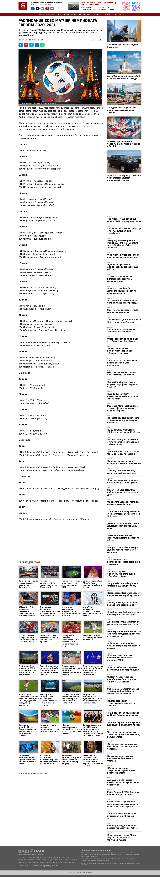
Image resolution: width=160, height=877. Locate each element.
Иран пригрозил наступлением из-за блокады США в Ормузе (122, 481)
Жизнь (107, 15)
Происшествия (63, 15)
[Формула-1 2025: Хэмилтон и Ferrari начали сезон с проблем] (50, 627)
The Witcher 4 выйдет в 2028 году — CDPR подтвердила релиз (124, 220)
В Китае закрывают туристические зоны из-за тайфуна (121, 703)
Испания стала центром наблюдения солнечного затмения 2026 (119, 658)
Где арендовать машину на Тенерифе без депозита (121, 330)
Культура (95, 15)
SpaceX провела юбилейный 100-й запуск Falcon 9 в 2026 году (124, 77)
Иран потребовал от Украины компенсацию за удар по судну (123, 668)
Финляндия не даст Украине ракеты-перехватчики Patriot (122, 826)
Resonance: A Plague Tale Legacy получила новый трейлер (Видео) (124, 594)
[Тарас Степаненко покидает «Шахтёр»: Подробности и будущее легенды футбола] (50, 657)
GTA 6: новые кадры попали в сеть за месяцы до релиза (121, 373)
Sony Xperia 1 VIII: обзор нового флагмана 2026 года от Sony (123, 584)
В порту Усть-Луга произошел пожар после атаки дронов (122, 603)
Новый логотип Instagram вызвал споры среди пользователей (124, 613)
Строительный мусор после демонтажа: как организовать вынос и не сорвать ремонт (122, 804)
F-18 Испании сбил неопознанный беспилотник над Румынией (123, 562)
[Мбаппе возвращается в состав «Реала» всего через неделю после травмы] (71, 716)
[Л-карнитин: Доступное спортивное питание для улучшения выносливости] (50, 598)
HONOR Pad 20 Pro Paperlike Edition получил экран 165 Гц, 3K (123, 431)
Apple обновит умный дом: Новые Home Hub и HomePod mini (124, 321)
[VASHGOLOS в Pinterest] (47, 8)
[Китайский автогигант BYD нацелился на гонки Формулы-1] (50, 572)
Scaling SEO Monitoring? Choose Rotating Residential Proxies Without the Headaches (123, 691)
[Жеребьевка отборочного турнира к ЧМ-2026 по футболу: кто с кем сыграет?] (93, 686)
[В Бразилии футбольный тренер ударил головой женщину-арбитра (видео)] (71, 747)
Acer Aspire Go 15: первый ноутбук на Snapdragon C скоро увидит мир (123, 782)
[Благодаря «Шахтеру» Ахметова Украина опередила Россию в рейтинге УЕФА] (50, 747)
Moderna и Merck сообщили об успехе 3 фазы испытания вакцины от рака (122, 408)
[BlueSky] (21, 45)
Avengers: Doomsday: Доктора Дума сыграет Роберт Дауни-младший (122, 550)
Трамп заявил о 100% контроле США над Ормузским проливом (123, 714)
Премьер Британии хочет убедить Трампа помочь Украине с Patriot (123, 144)
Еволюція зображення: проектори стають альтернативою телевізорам (124, 231)
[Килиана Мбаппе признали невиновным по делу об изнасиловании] (50, 716)
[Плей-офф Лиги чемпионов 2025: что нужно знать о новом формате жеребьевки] (28, 657)
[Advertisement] (61, 540)
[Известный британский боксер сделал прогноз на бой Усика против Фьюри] (28, 747)
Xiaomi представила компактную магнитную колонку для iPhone (124, 623)
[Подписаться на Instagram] (126, 6)
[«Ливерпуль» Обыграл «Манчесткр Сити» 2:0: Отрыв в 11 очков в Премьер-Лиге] (71, 627)
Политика (40, 15)
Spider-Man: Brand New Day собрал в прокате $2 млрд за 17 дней (123, 492)
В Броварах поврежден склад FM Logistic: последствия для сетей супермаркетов (124, 634)
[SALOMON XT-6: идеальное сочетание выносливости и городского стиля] (28, 598)
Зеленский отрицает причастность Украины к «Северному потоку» (119, 351)
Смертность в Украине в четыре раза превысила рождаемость (123, 256)
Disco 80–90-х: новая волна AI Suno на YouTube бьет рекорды (122, 301)
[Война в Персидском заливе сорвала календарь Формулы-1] (28, 572)
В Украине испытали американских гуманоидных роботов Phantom (121, 770)
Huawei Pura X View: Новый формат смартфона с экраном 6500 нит (122, 384)
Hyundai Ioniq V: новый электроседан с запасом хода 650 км (122, 267)
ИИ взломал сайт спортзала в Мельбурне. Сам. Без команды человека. (122, 746)
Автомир (86, 15)
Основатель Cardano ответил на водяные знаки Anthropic (123, 503)
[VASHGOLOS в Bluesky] (52, 8)
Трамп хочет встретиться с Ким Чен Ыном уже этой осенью (123, 452)
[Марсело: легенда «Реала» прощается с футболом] (93, 627)
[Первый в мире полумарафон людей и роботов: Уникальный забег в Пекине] (71, 657)
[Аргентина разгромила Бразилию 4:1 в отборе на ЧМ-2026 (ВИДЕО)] (71, 598)
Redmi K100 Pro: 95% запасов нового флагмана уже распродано (122, 363)
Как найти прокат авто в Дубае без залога (122, 46)
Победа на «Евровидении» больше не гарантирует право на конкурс (123, 646)
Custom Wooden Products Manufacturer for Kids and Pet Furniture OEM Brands (122, 679)
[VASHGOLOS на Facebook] (33, 8)
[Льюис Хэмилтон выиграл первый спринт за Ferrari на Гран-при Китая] (28, 627)
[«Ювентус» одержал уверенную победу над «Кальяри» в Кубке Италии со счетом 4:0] (71, 686)
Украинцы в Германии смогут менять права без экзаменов (121, 472)
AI (101, 15)
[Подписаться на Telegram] (136, 6)
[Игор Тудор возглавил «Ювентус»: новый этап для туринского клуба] (93, 598)
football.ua (80, 117)
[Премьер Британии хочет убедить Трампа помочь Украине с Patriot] (124, 128)
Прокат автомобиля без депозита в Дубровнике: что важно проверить (121, 291)
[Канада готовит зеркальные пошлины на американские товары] (124, 94)
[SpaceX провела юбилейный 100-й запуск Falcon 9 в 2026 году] (124, 63)
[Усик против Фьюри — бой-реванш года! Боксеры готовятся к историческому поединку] (50, 686)
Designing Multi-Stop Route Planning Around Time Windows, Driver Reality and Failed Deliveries (123, 244)
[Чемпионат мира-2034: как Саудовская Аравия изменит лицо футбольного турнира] (28, 716)
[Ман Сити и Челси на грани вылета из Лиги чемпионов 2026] (71, 572)
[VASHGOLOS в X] (38, 8)
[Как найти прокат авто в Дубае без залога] (124, 31)
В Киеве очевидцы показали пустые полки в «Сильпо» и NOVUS (121, 816)
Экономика (50, 15)
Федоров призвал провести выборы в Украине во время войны (124, 462)
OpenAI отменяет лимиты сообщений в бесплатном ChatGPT (120, 758)
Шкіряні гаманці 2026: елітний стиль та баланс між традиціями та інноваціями (123, 442)
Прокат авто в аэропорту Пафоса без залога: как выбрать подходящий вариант (124, 178)
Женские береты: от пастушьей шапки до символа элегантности (123, 723)
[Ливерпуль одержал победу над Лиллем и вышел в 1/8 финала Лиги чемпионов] (93, 657)
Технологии (76, 15)
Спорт (114, 15)
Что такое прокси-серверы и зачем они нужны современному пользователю (123, 734)
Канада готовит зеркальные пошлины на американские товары (121, 110)
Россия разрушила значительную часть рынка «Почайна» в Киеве (121, 574)
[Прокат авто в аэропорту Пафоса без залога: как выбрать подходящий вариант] (124, 162)
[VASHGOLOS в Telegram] (42, 8)
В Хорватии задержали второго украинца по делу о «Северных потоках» (123, 420)
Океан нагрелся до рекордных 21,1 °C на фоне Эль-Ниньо (122, 340)
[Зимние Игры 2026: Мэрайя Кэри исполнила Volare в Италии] (93, 572)
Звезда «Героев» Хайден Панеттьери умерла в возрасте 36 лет (123, 538)
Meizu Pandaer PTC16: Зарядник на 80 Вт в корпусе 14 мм (123, 793)
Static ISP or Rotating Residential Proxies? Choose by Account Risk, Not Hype (124, 514)
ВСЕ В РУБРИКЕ (35, 773)
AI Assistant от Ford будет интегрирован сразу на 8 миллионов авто (120, 279)
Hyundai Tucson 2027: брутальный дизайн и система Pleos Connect (122, 396)
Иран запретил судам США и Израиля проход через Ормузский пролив (121, 837)
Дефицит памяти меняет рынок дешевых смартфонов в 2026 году (123, 526)
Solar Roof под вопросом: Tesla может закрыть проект (122, 311)
